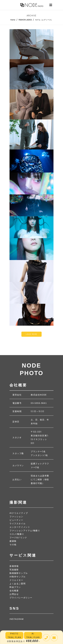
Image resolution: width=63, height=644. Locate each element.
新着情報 (14, 566)
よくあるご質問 (17, 583)
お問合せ (14, 594)
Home (12, 20)
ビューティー (16, 520)
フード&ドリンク (18, 537)
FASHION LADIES (25, 20)
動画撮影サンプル (19, 573)
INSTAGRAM (17, 619)
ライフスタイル (17, 523)
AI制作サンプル (18, 576)
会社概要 (14, 590)
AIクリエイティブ (19, 513)
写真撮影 (14, 569)
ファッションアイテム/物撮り (25, 530)
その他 (13, 544)
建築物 (13, 541)
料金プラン (15, 587)
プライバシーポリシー (21, 597)
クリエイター (16, 580)
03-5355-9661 (39, 403)
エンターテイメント (20, 527)
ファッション (16, 516)
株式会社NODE (39, 395)
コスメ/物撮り (17, 534)
